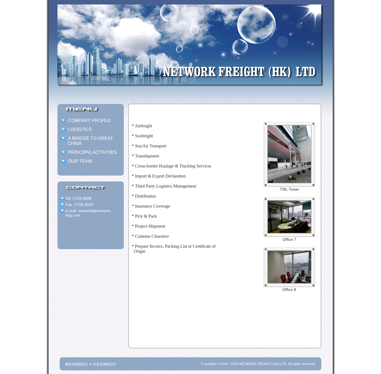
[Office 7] (289, 231)
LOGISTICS (80, 129)
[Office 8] (289, 281)
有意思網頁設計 (104, 364)
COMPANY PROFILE (89, 120)
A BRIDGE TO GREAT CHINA (90, 141)
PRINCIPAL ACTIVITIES (92, 152)
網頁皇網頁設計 (76, 364)
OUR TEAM (80, 161)
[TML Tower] (289, 181)
